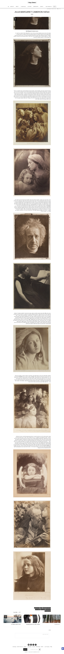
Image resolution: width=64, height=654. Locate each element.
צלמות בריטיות (38, 609)
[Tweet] (18, 612)
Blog (57, 8)
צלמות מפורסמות (37, 607)
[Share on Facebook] (20, 612)
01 (44, 616)
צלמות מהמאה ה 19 (47, 611)
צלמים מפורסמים (48, 609)
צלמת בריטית (42, 609)
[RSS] (14, 612)
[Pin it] (16, 612)
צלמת (41, 607)
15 (25, 616)
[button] (48, 6)
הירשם (25, 649)
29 (5, 616)
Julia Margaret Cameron (46, 607)
